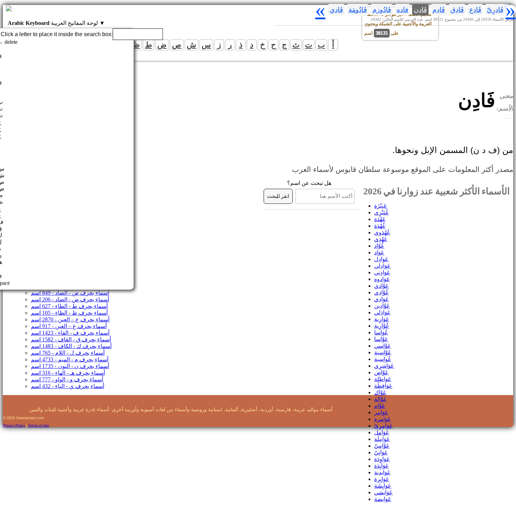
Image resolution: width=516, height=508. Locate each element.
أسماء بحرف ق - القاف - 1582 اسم (71, 339)
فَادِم (438, 9)
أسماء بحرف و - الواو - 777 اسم (67, 379)
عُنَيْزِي (381, 212)
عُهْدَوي (382, 232)
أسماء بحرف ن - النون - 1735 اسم (70, 366)
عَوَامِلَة (382, 439)
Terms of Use (38, 425)
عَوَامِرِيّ (383, 426)
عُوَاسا (381, 332)
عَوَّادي (381, 286)
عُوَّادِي (381, 292)
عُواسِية (382, 359)
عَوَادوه (382, 279)
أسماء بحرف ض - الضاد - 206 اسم (70, 299)
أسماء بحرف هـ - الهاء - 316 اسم (68, 373)
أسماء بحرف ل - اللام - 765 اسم (68, 353)
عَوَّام (379, 406)
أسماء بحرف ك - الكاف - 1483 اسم (71, 346)
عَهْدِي (381, 239)
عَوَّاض (381, 372)
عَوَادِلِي (382, 266)
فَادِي (336, 9)
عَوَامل (381, 432)
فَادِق (457, 9)
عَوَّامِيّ (382, 446)
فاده (402, 9)
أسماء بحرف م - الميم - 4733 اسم (69, 359)
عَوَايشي (383, 492)
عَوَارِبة (381, 319)
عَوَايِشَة (382, 486)
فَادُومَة (358, 9)
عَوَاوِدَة (382, 459)
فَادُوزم (381, 9)
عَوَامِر (381, 412)
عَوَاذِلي (382, 312)
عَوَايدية (382, 472)
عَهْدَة (380, 219)
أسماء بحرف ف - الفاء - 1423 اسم (70, 333)
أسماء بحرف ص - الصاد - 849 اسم (70, 293)
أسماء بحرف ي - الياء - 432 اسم (67, 386)
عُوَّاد (379, 246)
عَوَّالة (380, 399)
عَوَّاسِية (382, 352)
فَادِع (475, 9)
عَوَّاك (380, 392)
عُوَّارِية (381, 326)
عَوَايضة (382, 499)
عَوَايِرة (381, 479)
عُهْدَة (380, 226)
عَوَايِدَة (381, 466)
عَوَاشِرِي (384, 366)
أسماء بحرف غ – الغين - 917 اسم (69, 326)
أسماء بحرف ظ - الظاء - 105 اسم (69, 313)
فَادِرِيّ (495, 9)
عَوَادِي (381, 299)
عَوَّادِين (382, 306)
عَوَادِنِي (382, 272)
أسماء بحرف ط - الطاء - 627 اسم (69, 306)
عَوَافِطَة (383, 386)
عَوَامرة (382, 419)
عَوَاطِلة (382, 379)
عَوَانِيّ (381, 452)
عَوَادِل (381, 259)
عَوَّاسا (381, 339)
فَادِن (420, 9)
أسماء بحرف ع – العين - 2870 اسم (70, 319)
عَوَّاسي (382, 346)
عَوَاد (379, 252)
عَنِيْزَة (380, 206)
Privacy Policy (14, 425)
